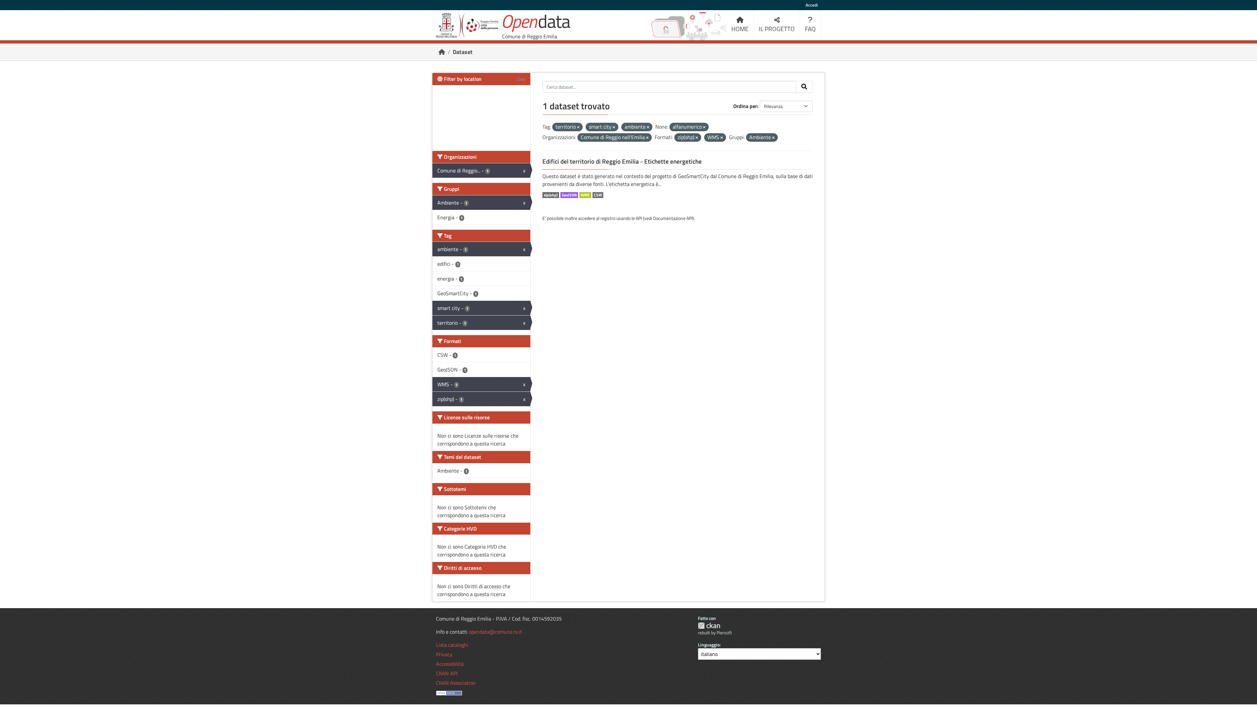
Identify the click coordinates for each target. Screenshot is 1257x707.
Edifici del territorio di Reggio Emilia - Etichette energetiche (622, 161)
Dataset (463, 51)
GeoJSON (569, 195)
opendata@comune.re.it (495, 632)
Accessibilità (450, 664)
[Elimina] (578, 127)
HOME (740, 28)
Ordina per (745, 106)
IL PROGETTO (777, 28)
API (639, 218)
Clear (521, 79)
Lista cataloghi (452, 645)
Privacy (444, 654)
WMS (585, 195)
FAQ (810, 28)
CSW (598, 195)
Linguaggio (709, 644)
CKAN (709, 625)
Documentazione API (673, 218)
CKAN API (447, 673)
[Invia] (804, 87)
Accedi (812, 5)
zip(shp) (551, 195)
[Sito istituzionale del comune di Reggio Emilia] (467, 25)
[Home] (442, 51)
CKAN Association (456, 683)
